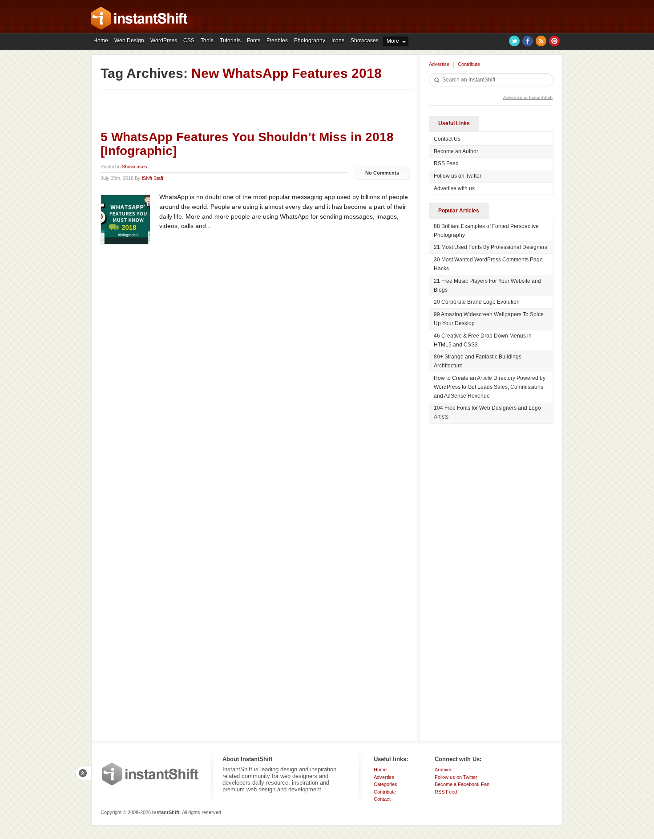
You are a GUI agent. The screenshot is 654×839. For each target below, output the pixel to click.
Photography (309, 40)
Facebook (527, 41)
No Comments (382, 172)
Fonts (253, 40)
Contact (382, 799)
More (393, 41)
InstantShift (150, 774)
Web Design (129, 40)
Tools (207, 40)
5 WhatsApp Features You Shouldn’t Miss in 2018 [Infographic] (247, 144)
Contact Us (447, 139)
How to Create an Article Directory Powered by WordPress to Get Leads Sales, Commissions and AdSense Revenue (489, 387)
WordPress (163, 40)
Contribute (469, 64)
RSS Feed (446, 163)
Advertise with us (454, 188)
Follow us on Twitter (457, 176)
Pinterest (554, 41)
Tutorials (230, 40)
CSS (188, 40)
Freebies (277, 40)
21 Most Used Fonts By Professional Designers (490, 247)
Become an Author (456, 151)
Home (100, 40)
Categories (385, 784)
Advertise (439, 64)
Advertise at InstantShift (528, 97)
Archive (443, 769)
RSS (541, 41)
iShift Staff (152, 178)
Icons (337, 40)
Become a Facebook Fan (462, 784)
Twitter (514, 41)
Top (83, 773)
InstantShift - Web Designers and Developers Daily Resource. (139, 18)
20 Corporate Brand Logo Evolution (477, 302)
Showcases (365, 40)
